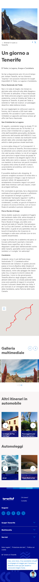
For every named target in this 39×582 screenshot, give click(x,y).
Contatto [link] (24, 501)
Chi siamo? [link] (24, 497)
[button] (4, 309)
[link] (32, 42)
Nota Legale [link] (6, 547)
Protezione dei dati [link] (18, 547)
